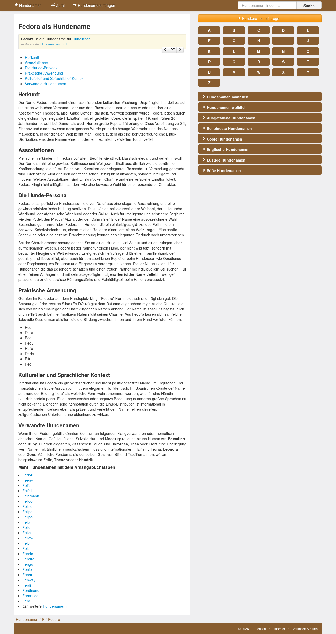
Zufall (60, 5)
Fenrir (27, 574)
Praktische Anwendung (44, 73)
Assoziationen (36, 62)
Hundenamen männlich (227, 97)
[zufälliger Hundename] (173, 50)
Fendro (28, 559)
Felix (26, 522)
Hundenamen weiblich (226, 107)
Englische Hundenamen (228, 149)
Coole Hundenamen (224, 139)
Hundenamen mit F (54, 44)
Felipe (27, 511)
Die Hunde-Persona (41, 67)
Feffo (26, 485)
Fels (25, 548)
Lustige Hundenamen (225, 160)
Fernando (30, 595)
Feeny (27, 480)
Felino (27, 506)
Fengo (27, 564)
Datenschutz (261, 628)
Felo (26, 543)
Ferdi (26, 585)
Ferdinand (30, 590)
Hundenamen (30, 5)
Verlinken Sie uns (305, 628)
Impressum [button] (281, 628)
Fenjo (27, 569)
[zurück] (165, 50)
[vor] (180, 50)
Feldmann (30, 495)
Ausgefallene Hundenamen (230, 118)
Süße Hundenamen (223, 170)
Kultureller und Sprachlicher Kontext (55, 78)
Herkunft (32, 57)
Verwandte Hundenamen (45, 83)
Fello (26, 527)
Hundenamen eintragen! (261, 18)
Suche (309, 5)
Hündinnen (81, 38)
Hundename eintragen (96, 5)
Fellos (27, 532)
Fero (26, 601)
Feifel (27, 490)
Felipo (27, 516)
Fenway (28, 580)
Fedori (27, 474)
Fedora (54, 619)
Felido (27, 501)
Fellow (27, 538)
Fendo (27, 553)
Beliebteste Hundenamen (229, 128)
